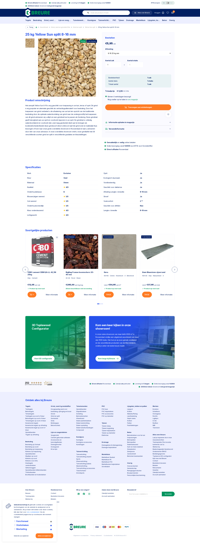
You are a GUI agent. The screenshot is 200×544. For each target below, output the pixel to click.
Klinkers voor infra (31, 461)
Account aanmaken (159, 475)
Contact (155, 461)
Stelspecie (131, 451)
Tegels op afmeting (32, 435)
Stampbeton (131, 449)
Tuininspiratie (29, 496)
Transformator (81, 470)
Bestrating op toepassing (34, 449)
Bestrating (37, 20)
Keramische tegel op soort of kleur (35, 429)
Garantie (155, 470)
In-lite (155, 421)
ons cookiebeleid (33, 512)
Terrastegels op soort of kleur (35, 421)
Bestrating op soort (31, 447)
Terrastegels (29, 414)
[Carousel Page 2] (100, 303)
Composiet (80, 430)
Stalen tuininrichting (82, 423)
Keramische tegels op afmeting (36, 425)
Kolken (129, 411)
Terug (31, 27)
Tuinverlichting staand (83, 457)
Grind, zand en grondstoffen (60, 27)
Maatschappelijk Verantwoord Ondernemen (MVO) (163, 450)
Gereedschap (132, 468)
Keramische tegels (31, 423)
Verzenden (168, 494)
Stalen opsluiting (82, 425)
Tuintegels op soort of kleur (34, 416)
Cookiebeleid (108, 535)
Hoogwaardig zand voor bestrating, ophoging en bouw (61, 410)
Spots (78, 459)
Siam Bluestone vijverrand (153, 272)
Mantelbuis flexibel (108, 457)
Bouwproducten (132, 473)
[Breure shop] (37, 13)
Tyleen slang (106, 426)
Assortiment (44, 27)
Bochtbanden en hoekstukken (35, 475)
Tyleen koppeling (108, 428)
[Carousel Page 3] (101, 303)
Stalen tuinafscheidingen (84, 428)
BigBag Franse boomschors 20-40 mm (80, 273)
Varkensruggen (30, 468)
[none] (88, 12)
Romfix (155, 416)
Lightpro (155, 418)
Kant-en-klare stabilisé (135, 447)
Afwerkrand (80, 418)
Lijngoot (130, 409)
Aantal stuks (132, 60)
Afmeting (109, 49)
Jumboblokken (30, 465)
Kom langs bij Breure (106, 359)
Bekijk (108, 294)
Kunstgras (92, 20)
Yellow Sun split (90, 27)
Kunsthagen (80, 444)
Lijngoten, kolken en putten (154, 20)
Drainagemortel (56, 444)
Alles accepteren (44, 536)
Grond (53, 414)
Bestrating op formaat (32, 444)
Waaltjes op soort (31, 456)
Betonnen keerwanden (135, 456)
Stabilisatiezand (132, 444)
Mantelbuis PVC (107, 462)
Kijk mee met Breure (159, 458)
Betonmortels (55, 425)
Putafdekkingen (132, 425)
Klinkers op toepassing (33, 451)
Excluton (155, 409)
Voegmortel (55, 435)
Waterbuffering (132, 414)
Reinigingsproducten (134, 470)
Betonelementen (82, 416)
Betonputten (131, 442)
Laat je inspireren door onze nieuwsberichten (162, 439)
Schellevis (156, 411)
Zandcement (131, 454)
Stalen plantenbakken (83, 421)
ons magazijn (133, 99)
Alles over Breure (159, 435)
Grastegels (29, 463)
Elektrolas (105, 435)
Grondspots (80, 473)
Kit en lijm (54, 449)
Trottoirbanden (30, 472)
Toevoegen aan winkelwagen (140, 107)
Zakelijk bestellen (159, 472)
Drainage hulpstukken (109, 447)
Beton (164, 20)
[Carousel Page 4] (102, 303)
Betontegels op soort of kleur (35, 418)
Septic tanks (131, 418)
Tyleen (121, 20)
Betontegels (29, 411)
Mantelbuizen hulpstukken (111, 464)
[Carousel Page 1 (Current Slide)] (98, 303)
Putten (129, 423)
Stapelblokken (81, 411)
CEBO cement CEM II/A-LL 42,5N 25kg (42, 273)
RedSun (155, 423)
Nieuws (27, 493)
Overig (172, 20)
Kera (106, 272)
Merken (155, 406)
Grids (52, 421)
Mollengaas (55, 423)
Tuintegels (29, 409)
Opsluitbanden (30, 432)
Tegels (28, 20)
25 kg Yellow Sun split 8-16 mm (108, 27)
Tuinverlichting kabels (83, 464)
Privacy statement (96, 535)
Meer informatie (52, 295)
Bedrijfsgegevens (159, 454)
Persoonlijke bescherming (136, 475)
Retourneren (157, 468)
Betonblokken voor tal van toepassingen (136, 436)
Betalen (155, 465)
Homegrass (157, 414)
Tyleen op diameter (108, 433)
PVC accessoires (107, 414)
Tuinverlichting (104, 20)
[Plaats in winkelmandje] (32, 294)
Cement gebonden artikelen (60, 437)
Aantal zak (109, 60)
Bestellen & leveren (159, 463)
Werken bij (156, 447)
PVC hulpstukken (107, 411)
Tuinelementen (79, 20)
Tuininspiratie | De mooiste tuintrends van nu (162, 443)
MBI (154, 425)
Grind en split (77, 27)
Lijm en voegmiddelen (64, 20)
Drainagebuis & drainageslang (112, 445)
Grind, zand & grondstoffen (50, 20)
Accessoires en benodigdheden (56, 441)
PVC (114, 20)
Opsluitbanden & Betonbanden (35, 470)
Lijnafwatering (132, 416)
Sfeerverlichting (81, 461)
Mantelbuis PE (106, 459)
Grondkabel (106, 466)
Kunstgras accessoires (84, 442)
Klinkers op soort (31, 458)
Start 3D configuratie (43, 359)
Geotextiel (54, 418)
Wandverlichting (81, 466)
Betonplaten (131, 440)
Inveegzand (55, 447)
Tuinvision (156, 428)
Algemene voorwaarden (81, 535)
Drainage (130, 20)
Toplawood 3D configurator (162, 456)
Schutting (79, 414)
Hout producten (132, 466)
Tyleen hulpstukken (108, 430)
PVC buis (105, 409)
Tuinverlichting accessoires (85, 468)
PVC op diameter (107, 416)
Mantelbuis (140, 20)
